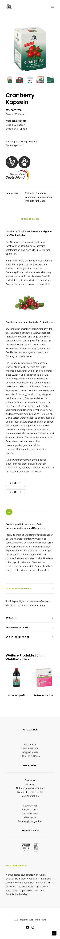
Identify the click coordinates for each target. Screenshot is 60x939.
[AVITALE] (9, 6)
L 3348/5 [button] (16, 492)
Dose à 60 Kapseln (15, 124)
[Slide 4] (40, 79)
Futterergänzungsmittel (30, 821)
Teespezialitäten (30, 813)
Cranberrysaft (16, 695)
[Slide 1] (9, 79)
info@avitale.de (30, 752)
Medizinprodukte (30, 795)
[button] (52, 6)
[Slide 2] (19, 79)
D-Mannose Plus (43, 695)
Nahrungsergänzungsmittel (38, 197)
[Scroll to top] (54, 932)
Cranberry (41, 193)
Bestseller (29, 193)
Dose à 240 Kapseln (16, 128)
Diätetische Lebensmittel (30, 792)
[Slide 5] (50, 79)
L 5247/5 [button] (16, 483)
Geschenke (30, 817)
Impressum (40, 919)
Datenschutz (26, 919)
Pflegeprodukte (30, 809)
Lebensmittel (30, 805)
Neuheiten (30, 784)
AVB (16, 919)
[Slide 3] (30, 79)
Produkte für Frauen (34, 200)
